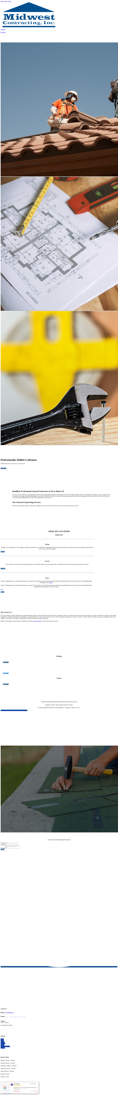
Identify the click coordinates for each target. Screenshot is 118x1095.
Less (2, 589)
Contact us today (37, 621)
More (51, 582)
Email (2, 844)
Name (2, 843)
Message (3, 848)
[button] (3, 468)
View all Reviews (17, 1091)
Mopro (36, 1091)
